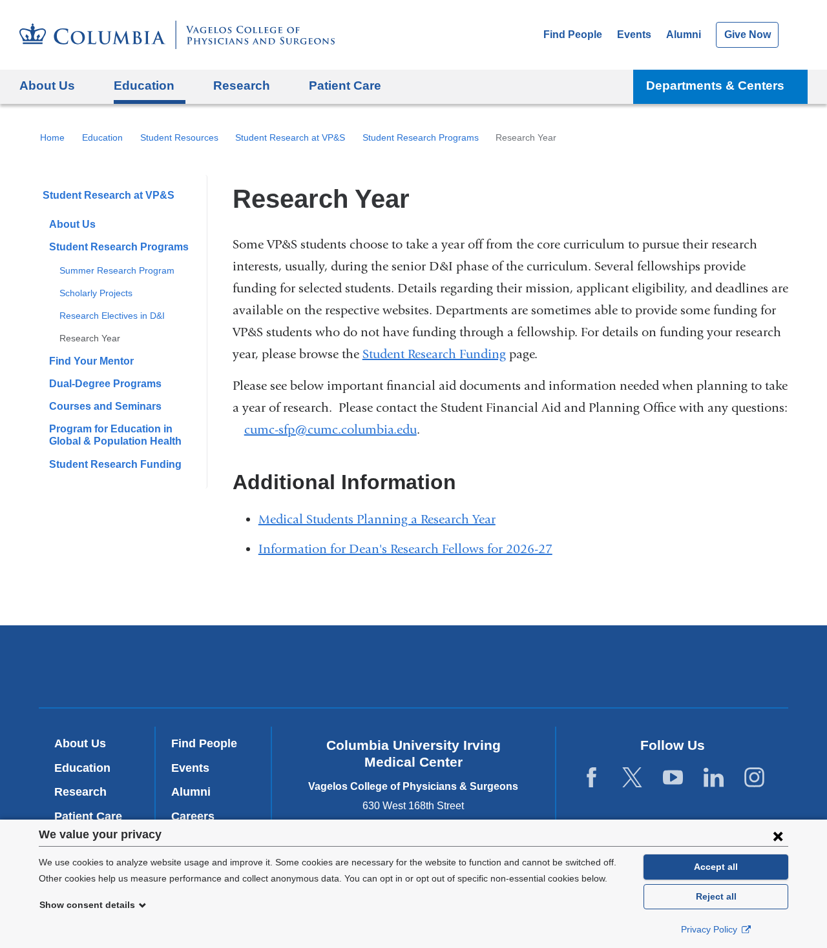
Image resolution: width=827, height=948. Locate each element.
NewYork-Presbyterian (414, 669)
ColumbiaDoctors (600, 666)
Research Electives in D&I (112, 315)
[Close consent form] (778, 835)
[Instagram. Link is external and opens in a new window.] (754, 778)
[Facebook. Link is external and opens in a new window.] (591, 778)
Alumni (683, 34)
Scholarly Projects (95, 293)
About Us (72, 224)
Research (80, 791)
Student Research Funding (115, 464)
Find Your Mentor (91, 361)
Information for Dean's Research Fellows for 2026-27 (410, 548)
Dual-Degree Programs (105, 383)
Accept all (716, 867)
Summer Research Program (116, 270)
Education (102, 137)
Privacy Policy (710, 929)
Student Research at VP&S (290, 137)
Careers (193, 816)
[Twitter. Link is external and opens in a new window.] (632, 778)
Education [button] (144, 85)
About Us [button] (47, 85)
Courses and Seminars (105, 406)
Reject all (716, 896)
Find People (572, 34)
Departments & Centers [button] (715, 85)
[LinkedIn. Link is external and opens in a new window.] (713, 778)
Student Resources (179, 137)
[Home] (177, 35)
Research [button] (241, 85)
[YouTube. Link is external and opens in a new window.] (673, 778)
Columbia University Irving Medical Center (238, 666)
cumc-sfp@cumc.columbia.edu (330, 430)
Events (634, 34)
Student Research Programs (420, 137)
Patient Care (345, 85)
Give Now (747, 34)
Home (52, 137)
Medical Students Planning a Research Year (382, 519)
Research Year (89, 338)
